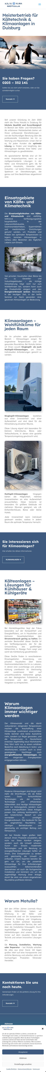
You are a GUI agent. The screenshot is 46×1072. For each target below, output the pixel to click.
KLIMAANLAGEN (12, 559)
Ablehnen (23, 1058)
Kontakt (9, 99)
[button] (43, 1029)
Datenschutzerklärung (25, 1069)
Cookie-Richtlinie (11, 1069)
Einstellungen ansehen (23, 1064)
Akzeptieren (23, 1052)
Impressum (36, 1069)
